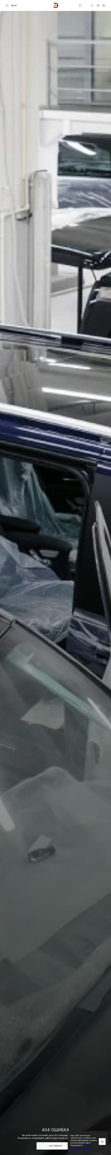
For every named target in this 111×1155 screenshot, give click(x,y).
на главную (55, 1146)
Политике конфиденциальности (81, 1146)
